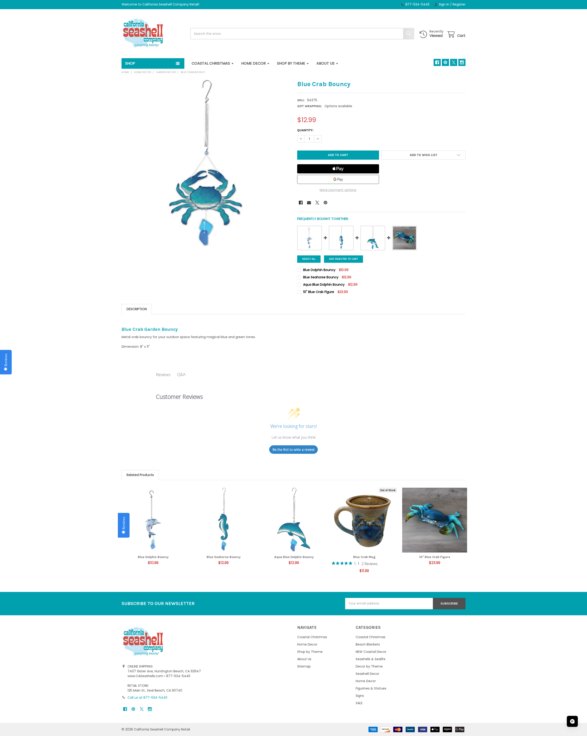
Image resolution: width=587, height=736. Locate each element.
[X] (453, 62)
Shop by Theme (291, 63)
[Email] (309, 202)
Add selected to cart (343, 258)
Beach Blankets (368, 644)
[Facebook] (437, 62)
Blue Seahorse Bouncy (224, 557)
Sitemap (304, 666)
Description (137, 309)
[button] (423, 155)
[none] (206, 164)
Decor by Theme (369, 666)
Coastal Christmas (211, 63)
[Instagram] (461, 62)
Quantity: (305, 130)
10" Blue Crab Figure (434, 557)
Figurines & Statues (371, 688)
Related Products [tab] (140, 475)
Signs (360, 695)
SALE (359, 703)
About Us (325, 63)
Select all (309, 258)
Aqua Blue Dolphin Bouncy (294, 557)
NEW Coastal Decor (371, 651)
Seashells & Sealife (370, 659)
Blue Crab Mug (364, 557)
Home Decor (253, 63)
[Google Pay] (338, 179)
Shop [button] (130, 63)
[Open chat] (572, 721)
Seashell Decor (367, 673)
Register (459, 4)
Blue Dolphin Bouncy (153, 557)
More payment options (338, 190)
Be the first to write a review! (293, 449)
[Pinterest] (445, 62)
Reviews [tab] (163, 374)
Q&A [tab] (181, 374)
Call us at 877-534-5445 (147, 697)
